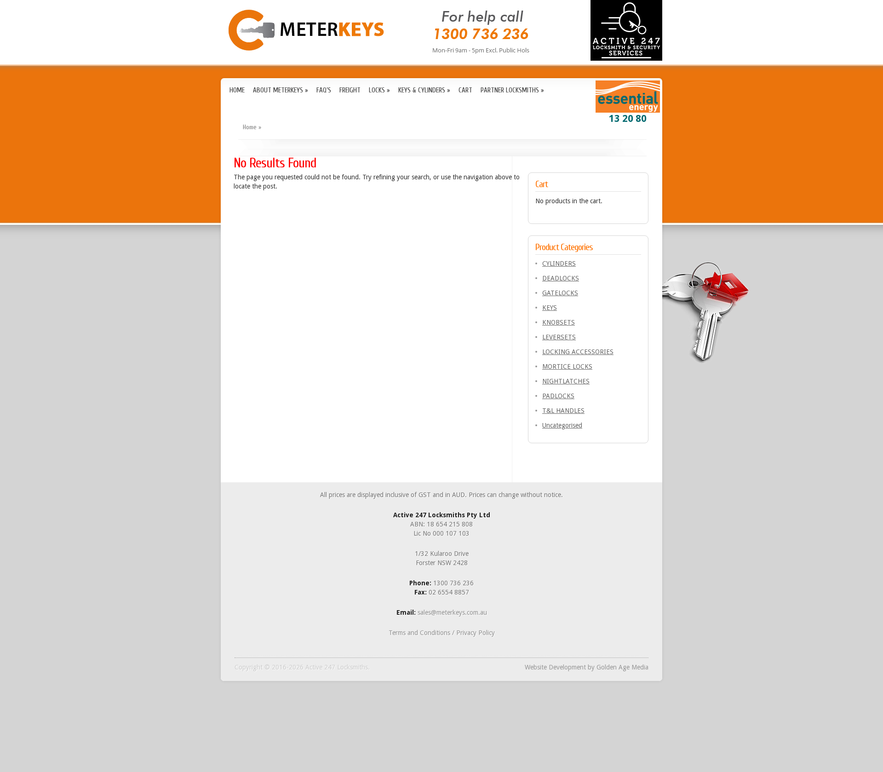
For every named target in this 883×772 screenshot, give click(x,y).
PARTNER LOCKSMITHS (512, 90)
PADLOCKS (558, 396)
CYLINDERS (559, 263)
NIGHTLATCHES (566, 381)
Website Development (555, 667)
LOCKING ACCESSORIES (578, 351)
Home (250, 127)
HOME (237, 90)
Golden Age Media (622, 667)
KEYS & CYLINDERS (424, 90)
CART (465, 90)
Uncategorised (562, 425)
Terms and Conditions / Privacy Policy (442, 632)
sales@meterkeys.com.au (452, 612)
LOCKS (379, 90)
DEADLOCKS (560, 278)
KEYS (549, 307)
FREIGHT (350, 90)
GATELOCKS (560, 293)
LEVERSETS (559, 337)
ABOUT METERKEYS (280, 90)
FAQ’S (323, 90)
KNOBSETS (558, 322)
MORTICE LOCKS (567, 366)
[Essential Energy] (628, 109)
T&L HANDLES (563, 410)
